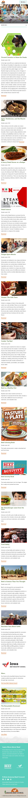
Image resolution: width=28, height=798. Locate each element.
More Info (4, 25)
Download (3, 95)
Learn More (4, 734)
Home (4, 8)
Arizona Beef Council (3, 2)
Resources (9, 8)
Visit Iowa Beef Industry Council (9, 683)
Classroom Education (19, 8)
